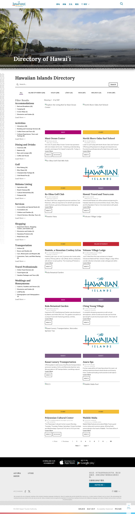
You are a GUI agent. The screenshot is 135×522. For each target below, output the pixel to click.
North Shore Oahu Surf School (99, 138)
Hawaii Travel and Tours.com (98, 194)
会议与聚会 (17, 473)
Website (48, 155)
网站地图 (118, 509)
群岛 (58, 4)
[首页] (19, 4)
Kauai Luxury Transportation (60, 361)
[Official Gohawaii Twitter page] (29, 491)
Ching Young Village (93, 306)
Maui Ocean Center (55, 138)
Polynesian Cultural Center (59, 417)
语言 (85, 4)
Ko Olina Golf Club (54, 194)
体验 (64, 4)
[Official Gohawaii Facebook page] (25, 491)
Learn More (49, 151)
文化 (70, 4)
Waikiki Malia (90, 417)
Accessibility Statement (105, 509)
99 (111, 441)
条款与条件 (91, 509)
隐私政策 (81, 509)
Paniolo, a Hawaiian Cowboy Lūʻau (63, 250)
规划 (77, 4)
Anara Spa (88, 361)
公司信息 (31, 473)
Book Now (57, 155)
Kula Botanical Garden (56, 306)
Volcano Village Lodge (94, 250)
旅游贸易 (16, 476)
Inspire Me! (99, 485)
